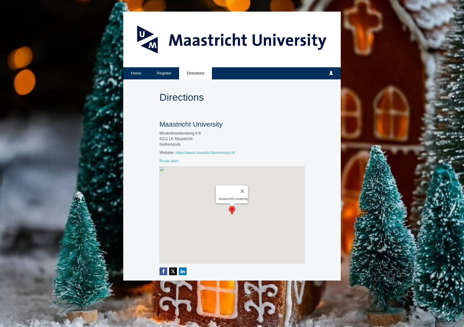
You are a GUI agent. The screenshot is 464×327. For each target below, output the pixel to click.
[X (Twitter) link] (173, 271)
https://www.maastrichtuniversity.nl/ (205, 153)
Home (136, 73)
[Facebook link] (163, 271)
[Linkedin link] (183, 271)
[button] (232, 210)
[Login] (331, 73)
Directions (195, 73)
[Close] (242, 191)
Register (164, 73)
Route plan (169, 161)
